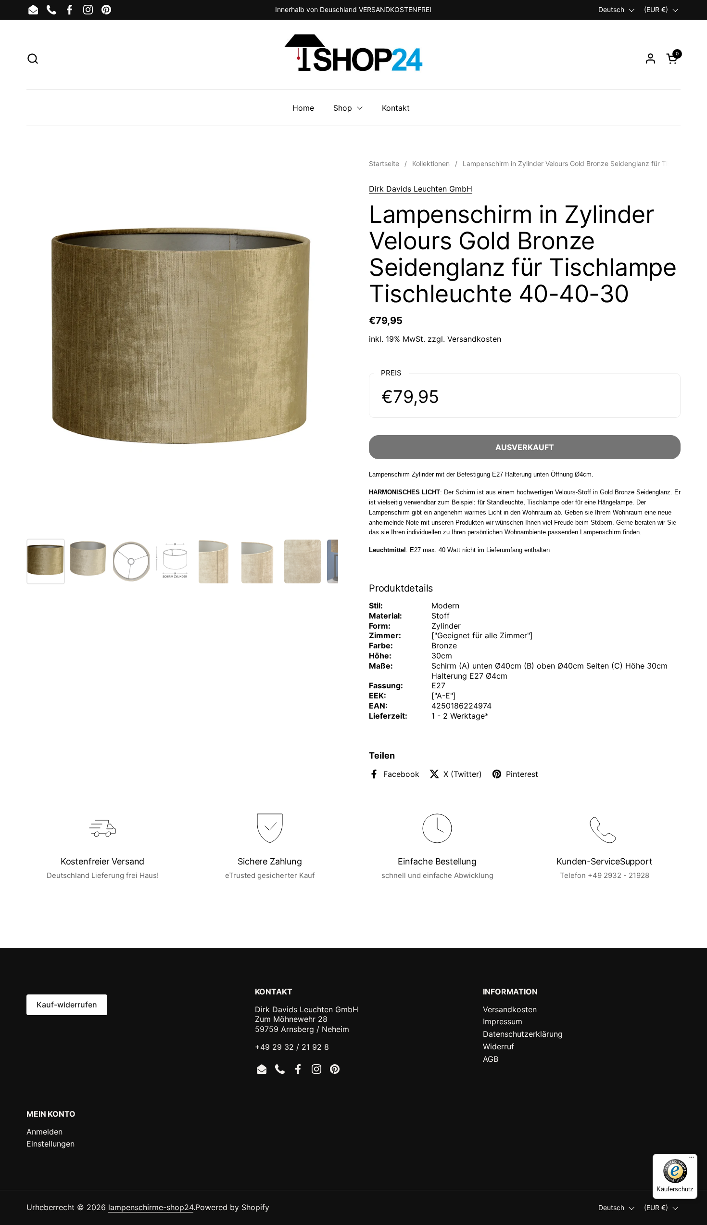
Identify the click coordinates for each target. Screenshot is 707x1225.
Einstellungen (50, 1143)
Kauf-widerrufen (67, 1004)
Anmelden (44, 1131)
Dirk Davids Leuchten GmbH (420, 188)
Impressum (502, 1021)
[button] (32, 58)
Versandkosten (474, 339)
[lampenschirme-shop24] (353, 58)
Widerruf (498, 1046)
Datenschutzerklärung (523, 1034)
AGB (490, 1059)
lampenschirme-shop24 (150, 1207)
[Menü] (691, 1159)
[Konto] (650, 58)
